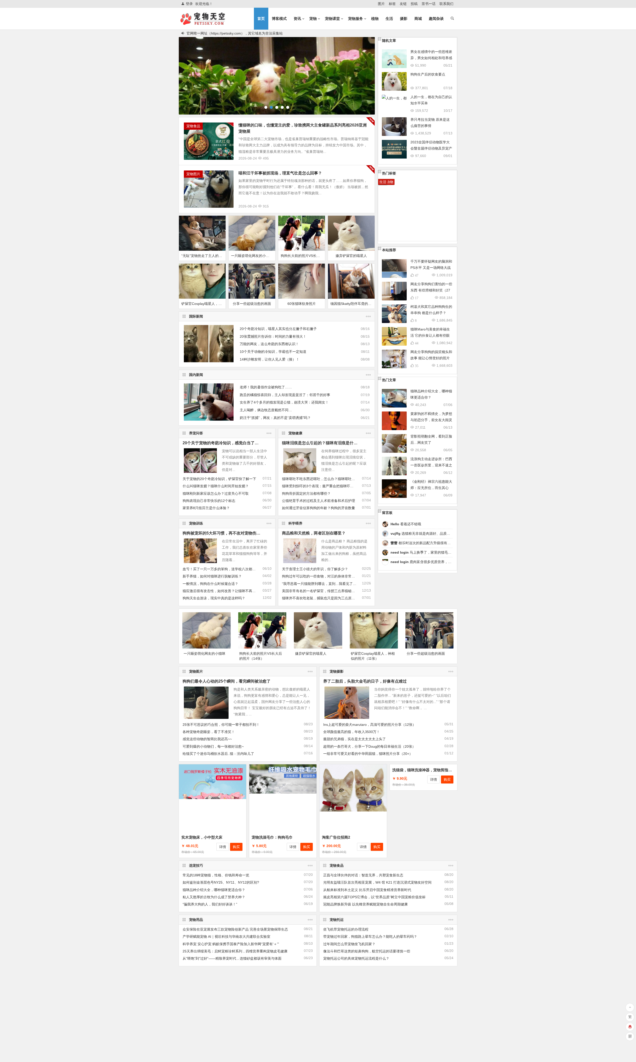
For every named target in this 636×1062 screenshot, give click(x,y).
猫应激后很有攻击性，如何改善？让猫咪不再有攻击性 (224, 591)
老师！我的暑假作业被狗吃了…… (266, 387)
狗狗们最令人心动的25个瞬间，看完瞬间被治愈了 (227, 681)
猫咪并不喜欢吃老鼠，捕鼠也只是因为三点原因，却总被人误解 (330, 598)
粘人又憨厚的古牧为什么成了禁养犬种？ (214, 897)
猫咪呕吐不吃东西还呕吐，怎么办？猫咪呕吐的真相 (322, 479)
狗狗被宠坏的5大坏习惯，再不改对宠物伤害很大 (225, 533)
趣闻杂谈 (436, 18)
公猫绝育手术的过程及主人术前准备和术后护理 (318, 500)
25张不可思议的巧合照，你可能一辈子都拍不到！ (221, 724)
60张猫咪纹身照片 (301, 303)
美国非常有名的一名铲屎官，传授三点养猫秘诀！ (320, 591)
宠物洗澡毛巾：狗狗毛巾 (272, 837)
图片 (381, 4)
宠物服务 (355, 18)
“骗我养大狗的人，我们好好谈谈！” (210, 904)
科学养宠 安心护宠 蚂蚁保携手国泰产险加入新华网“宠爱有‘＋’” (231, 944)
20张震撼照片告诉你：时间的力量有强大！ (273, 336)
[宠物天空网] (207, 22)
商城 (418, 18)
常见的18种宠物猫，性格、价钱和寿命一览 (216, 875)
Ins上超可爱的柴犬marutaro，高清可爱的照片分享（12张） (369, 724)
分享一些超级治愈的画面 (252, 303)
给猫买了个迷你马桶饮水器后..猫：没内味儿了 (218, 753)
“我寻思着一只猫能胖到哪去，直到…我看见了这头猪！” (325, 583)
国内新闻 (196, 374)
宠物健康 (295, 433)
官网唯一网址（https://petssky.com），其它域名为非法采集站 (235, 33)
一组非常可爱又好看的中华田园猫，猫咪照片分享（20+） (368, 753)
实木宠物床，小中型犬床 (201, 837)
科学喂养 (295, 523)
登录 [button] (189, 4)
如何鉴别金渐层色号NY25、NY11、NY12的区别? (221, 882)
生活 (389, 18)
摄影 (403, 18)
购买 (236, 847)
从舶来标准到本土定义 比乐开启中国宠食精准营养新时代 (367, 890)
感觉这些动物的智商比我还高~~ (207, 739)
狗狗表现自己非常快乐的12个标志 (209, 500)
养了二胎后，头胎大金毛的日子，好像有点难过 (365, 681)
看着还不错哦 (406, 524)
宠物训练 (196, 523)
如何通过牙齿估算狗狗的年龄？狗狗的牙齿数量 (318, 508)
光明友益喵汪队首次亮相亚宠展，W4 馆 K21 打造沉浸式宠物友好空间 (377, 882)
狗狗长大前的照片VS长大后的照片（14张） (303, 255)
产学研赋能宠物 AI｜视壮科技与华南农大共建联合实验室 (226, 936)
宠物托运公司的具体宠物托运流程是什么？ (356, 958)
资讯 (297, 18)
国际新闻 (196, 316)
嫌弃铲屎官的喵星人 (351, 255)
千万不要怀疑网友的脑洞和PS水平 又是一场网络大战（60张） (431, 267)
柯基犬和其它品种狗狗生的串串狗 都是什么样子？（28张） (431, 312)
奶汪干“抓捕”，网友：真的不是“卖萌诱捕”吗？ (275, 417)
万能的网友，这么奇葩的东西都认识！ (269, 344)
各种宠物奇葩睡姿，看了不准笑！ (209, 732)
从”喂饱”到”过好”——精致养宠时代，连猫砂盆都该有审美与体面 (232, 958)
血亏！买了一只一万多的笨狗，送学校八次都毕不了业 (224, 569)
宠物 (313, 18)
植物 (375, 18)
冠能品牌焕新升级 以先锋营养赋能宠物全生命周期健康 (365, 904)
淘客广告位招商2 (336, 837)
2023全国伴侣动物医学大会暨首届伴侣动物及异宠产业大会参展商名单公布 (431, 148)
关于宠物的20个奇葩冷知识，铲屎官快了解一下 (219, 479)
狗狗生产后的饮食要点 (427, 74)
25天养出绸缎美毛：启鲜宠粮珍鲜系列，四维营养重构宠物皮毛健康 (235, 951)
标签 (392, 4)
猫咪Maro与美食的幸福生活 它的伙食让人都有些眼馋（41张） (430, 335)
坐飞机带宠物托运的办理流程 (345, 929)
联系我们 (446, 4)
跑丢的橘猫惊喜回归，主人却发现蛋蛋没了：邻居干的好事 (285, 395)
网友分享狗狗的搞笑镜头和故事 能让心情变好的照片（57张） (431, 358)
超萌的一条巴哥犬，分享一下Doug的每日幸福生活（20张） (369, 746)
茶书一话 (429, 4)
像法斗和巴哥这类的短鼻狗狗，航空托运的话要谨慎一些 (366, 951)
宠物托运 (337, 919)
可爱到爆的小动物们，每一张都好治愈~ (213, 746)
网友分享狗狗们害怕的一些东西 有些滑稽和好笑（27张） (431, 290)
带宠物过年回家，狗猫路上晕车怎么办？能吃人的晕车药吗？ (370, 936)
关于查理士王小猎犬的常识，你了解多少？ (315, 569)
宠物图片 (193, 174)
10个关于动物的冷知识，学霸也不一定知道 (273, 351)
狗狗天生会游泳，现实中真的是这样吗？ (214, 598)
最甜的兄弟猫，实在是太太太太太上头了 (354, 739)
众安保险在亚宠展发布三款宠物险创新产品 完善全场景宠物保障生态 (235, 929)
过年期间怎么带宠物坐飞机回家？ (349, 944)
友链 (403, 4)
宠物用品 (196, 919)
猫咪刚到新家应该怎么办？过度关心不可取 (216, 493)
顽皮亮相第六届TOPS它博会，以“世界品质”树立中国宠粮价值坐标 (374, 897)
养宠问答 (196, 433)
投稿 (414, 4)
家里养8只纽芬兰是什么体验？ (206, 508)
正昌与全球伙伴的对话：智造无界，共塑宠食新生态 (363, 875)
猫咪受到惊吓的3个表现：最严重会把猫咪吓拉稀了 (321, 486)
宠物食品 (193, 126)
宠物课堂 (332, 18)
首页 (261, 18)
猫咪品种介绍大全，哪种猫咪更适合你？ (214, 890)
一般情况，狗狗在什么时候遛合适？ (210, 583)
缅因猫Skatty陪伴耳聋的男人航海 (352, 303)
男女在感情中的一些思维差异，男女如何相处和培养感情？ (431, 57)
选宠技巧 (196, 865)
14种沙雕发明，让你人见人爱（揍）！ (269, 359)
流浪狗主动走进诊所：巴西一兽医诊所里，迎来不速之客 (431, 465)
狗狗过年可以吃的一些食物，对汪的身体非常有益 (320, 576)
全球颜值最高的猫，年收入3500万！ (351, 732)
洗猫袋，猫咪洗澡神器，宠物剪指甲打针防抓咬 (431, 837)
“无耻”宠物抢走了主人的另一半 (203, 255)
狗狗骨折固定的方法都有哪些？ (306, 493)
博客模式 (279, 18)
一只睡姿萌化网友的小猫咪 (252, 255)
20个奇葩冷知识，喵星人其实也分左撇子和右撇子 (278, 328)
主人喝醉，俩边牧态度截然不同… (266, 410)
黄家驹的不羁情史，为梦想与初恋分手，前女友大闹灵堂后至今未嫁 (431, 419)
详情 (222, 847)
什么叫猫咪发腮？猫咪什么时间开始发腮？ (216, 486)
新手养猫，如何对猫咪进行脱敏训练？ (212, 576)
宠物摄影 (337, 671)
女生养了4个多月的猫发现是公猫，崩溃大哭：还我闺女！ (284, 402)
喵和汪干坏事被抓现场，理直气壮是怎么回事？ (280, 173)
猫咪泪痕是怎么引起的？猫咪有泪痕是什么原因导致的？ (331, 443)
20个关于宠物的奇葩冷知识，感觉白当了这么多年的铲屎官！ (236, 443)
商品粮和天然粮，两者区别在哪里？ (314, 533)
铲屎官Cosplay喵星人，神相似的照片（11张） (203, 303)
